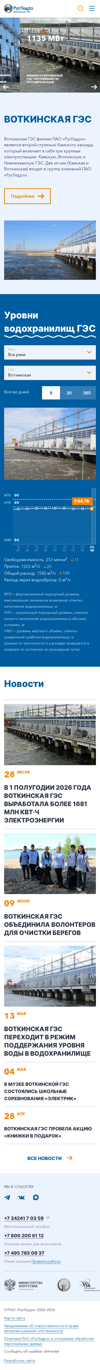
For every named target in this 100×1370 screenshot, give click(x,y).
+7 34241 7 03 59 (24, 1218)
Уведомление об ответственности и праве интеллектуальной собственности (41, 1328)
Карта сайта (14, 1318)
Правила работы (46, 1261)
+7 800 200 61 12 (24, 1235)
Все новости (44, 1158)
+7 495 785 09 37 (24, 1253)
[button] (94, 87)
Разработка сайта (19, 1360)
